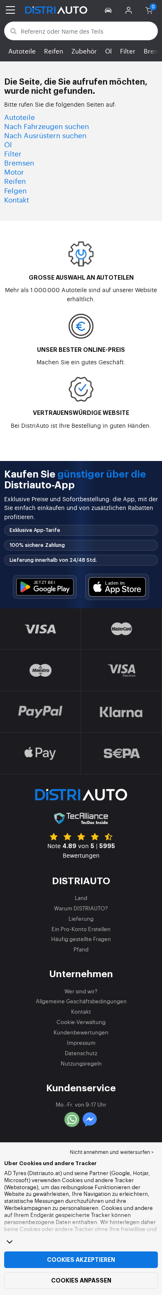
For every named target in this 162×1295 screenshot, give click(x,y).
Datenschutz (81, 1052)
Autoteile (22, 50)
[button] (109, 10)
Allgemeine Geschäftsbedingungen (81, 1001)
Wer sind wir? (81, 991)
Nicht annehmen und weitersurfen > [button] (112, 1152)
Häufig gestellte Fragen (81, 938)
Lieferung (81, 918)
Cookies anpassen (81, 1280)
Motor (14, 171)
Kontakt (16, 199)
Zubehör (84, 50)
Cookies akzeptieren (81, 1260)
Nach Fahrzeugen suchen (46, 126)
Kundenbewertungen (81, 1032)
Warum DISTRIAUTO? (81, 908)
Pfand (81, 949)
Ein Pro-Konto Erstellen (81, 928)
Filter (127, 50)
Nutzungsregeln (81, 1063)
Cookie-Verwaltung (81, 1021)
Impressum (81, 1042)
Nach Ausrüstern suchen (45, 135)
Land (81, 897)
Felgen (15, 190)
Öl (108, 50)
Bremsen (19, 162)
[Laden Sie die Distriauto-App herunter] (45, 586)
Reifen (53, 50)
